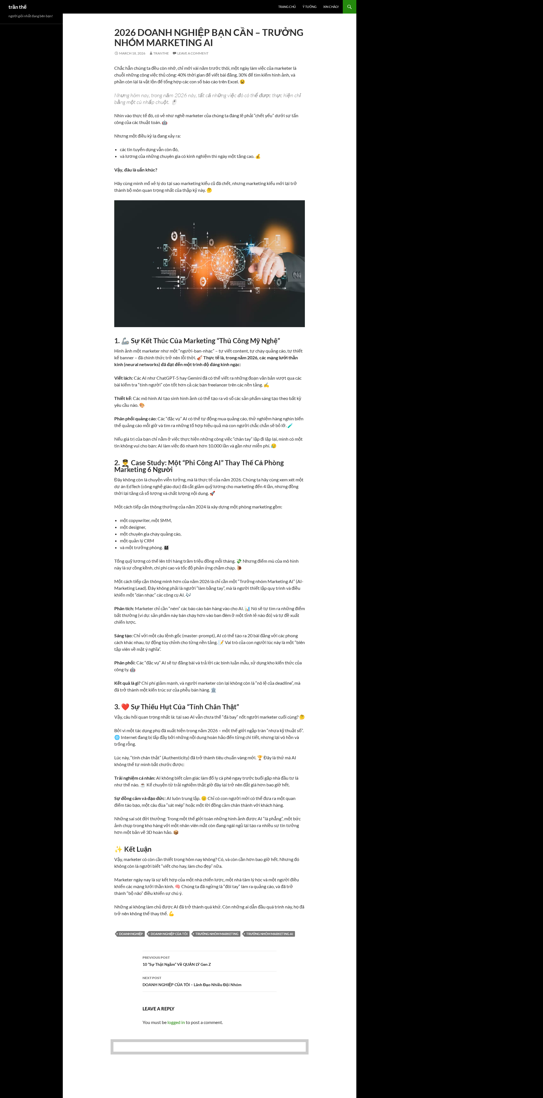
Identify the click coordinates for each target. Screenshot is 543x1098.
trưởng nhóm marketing (216, 934)
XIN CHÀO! (331, 6)
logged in (176, 1022)
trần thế (17, 7)
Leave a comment (192, 53)
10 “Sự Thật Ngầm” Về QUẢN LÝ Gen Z (177, 961)
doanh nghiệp (131, 934)
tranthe (161, 53)
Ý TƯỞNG (309, 6)
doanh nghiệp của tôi (169, 934)
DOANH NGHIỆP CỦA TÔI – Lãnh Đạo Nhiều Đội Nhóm (192, 981)
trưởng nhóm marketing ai (269, 934)
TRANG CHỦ (287, 6)
